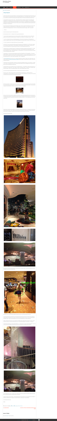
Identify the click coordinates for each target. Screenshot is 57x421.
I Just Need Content (6, 407)
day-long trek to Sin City (8, 58)
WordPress (37, 419)
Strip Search (6, 13)
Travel (15, 7)
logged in (7, 415)
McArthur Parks (7, 1)
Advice (7, 7)
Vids (22, 7)
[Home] (4, 7)
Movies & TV (26, 7)
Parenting (18, 7)
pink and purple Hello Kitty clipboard (14, 59)
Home (4, 10)
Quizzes (11, 7)
